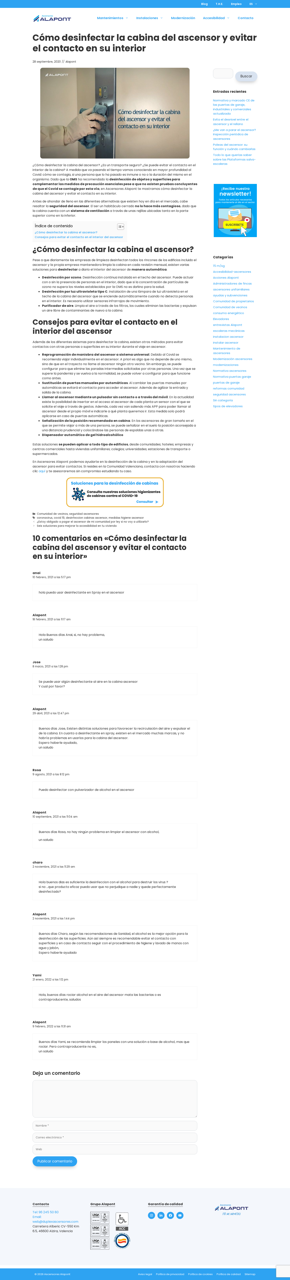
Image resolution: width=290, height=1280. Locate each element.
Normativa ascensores (229, 371)
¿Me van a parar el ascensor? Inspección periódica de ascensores (234, 134)
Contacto (246, 18)
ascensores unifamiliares (231, 289)
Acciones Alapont (226, 277)
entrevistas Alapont (227, 325)
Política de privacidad (170, 1274)
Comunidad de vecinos (52, 514)
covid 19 (59, 518)
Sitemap (250, 1274)
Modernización (183, 18)
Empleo (236, 4)
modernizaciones (226, 365)
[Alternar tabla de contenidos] (118, 226)
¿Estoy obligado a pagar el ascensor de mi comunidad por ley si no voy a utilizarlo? (93, 522)
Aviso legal (145, 1274)
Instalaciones (147, 18)
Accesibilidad (214, 18)
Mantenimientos (110, 18)
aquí (42, 471)
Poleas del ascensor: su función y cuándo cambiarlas (234, 147)
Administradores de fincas (232, 283)
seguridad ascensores (84, 514)
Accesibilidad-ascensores (232, 272)
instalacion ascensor (228, 337)
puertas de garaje (226, 382)
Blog (204, 4)
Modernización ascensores (232, 359)
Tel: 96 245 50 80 (46, 1212)
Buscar (246, 76)
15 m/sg (219, 266)
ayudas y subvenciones (230, 295)
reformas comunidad (228, 388)
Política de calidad (229, 1274)
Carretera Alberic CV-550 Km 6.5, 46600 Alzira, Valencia (56, 1228)
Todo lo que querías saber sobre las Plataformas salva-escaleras (234, 159)
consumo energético (228, 313)
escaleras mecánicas (229, 331)
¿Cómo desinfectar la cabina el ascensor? (66, 232)
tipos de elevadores (228, 406)
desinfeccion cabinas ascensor (86, 518)
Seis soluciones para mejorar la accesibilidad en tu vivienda (77, 526)
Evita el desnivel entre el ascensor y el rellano (230, 121)
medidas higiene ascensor (126, 518)
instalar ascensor (225, 342)
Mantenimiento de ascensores (226, 350)
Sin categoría (223, 400)
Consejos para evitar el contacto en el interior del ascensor (79, 237)
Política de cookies (200, 1274)
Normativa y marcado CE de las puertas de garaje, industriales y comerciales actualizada (233, 107)
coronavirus (44, 518)
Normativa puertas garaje (232, 377)
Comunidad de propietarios (233, 301)
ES (251, 4)
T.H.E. (219, 4)
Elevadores (221, 319)
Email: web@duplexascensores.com (55, 1219)
